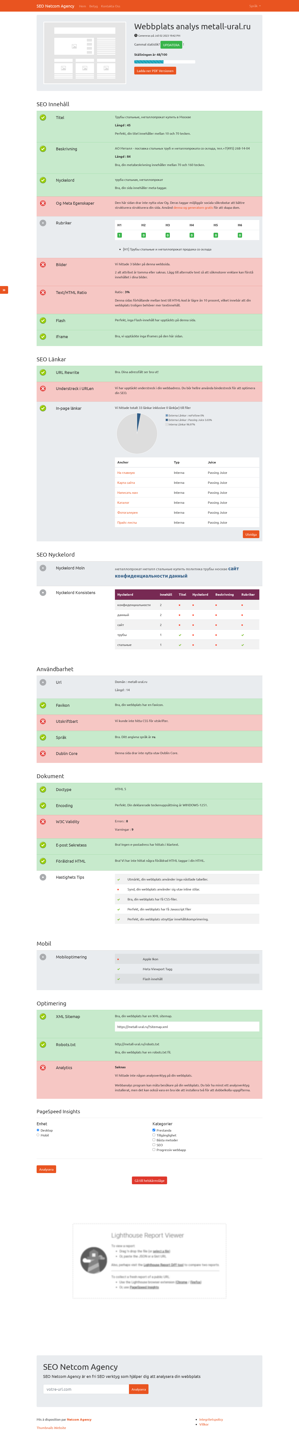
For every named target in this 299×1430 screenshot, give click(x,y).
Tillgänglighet (166, 1135)
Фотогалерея (127, 512)
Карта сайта (126, 482)
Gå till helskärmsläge (150, 1180)
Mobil (45, 1135)
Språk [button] (253, 6)
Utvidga (251, 534)
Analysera (46, 1169)
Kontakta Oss (110, 6)
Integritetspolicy (211, 1419)
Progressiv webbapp (171, 1150)
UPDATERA (171, 45)
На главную (126, 472)
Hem (82, 6)
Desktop (47, 1130)
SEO (160, 1145)
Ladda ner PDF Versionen (155, 71)
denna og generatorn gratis (194, 207)
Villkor (204, 1424)
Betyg (93, 6)
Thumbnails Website (51, 1428)
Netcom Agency (79, 1419)
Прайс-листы (127, 522)
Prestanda (164, 1130)
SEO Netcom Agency (55, 5)
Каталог (123, 502)
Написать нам (127, 492)
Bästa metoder (167, 1140)
